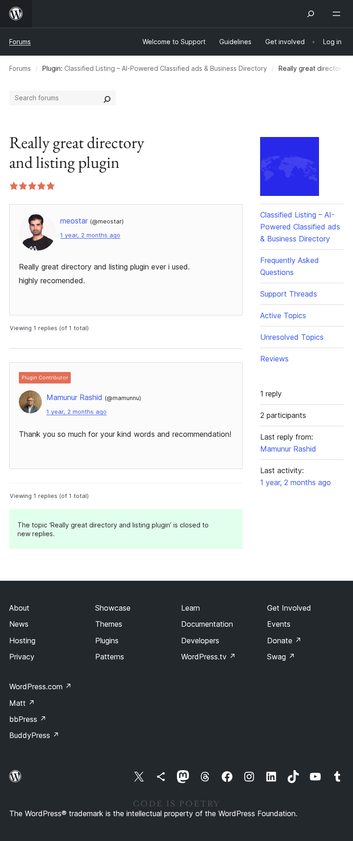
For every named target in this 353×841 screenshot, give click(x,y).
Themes (108, 624)
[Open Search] (311, 14)
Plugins (107, 640)
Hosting (22, 640)
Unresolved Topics (292, 337)
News (18, 624)
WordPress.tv (208, 656)
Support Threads (288, 293)
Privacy (21, 656)
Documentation (207, 624)
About (19, 607)
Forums (20, 42)
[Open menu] (338, 14)
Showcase (113, 607)
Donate (284, 640)
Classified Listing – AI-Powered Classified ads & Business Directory (165, 68)
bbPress (27, 719)
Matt (22, 703)
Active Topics (283, 315)
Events (278, 624)
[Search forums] (107, 98)
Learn (190, 607)
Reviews (274, 358)
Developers (200, 640)
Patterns (109, 656)
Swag (281, 656)
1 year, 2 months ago (90, 235)
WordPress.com (40, 686)
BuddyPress (34, 735)
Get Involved (289, 607)
